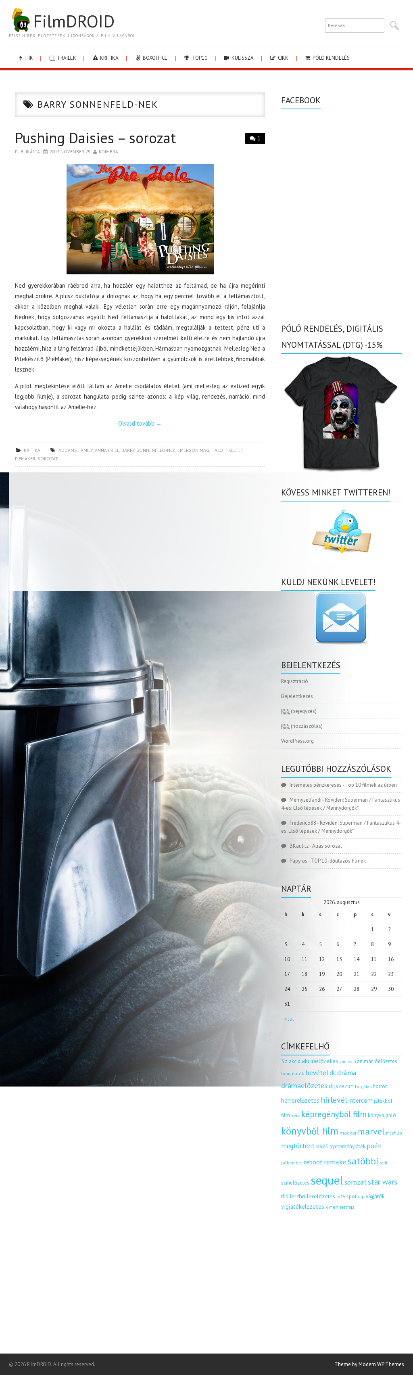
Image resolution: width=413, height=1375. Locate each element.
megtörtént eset (304, 1145)
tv (338, 1196)
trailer (66, 57)
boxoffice (154, 57)
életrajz (347, 1207)
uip (361, 1196)
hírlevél (334, 1099)
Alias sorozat (327, 845)
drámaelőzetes (304, 1085)
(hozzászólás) (302, 726)
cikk (282, 57)
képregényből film (334, 1114)
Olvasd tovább (140, 423)
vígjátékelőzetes (302, 1206)
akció (294, 1061)
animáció (348, 1061)
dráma (347, 1072)
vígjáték (375, 1196)
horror (380, 1086)
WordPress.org (297, 741)
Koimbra (108, 151)
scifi (383, 1163)
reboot (313, 1162)
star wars (382, 1182)
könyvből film (309, 1130)
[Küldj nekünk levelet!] (341, 618)
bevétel (316, 1072)
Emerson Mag (193, 450)
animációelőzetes (377, 1061)
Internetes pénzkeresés (316, 785)
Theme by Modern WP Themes (369, 1364)
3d (284, 1061)
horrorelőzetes (300, 1100)
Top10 (199, 57)
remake (335, 1161)
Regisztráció (294, 681)
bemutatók (292, 1073)
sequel (327, 1180)
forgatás (363, 1086)
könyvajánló (382, 1115)
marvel (371, 1131)
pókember (292, 1163)
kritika (109, 57)
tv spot (349, 1196)
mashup (394, 1133)
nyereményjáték (347, 1146)
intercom (360, 1100)
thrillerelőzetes (316, 1196)
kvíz (295, 1115)
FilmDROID (74, 21)
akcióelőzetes (320, 1061)
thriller (288, 1196)
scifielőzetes (295, 1182)
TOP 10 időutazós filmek (338, 860)
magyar (348, 1133)
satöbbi (363, 1161)
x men (331, 1207)
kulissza (242, 57)
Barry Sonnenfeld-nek (148, 450)
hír (28, 57)
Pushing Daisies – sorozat (95, 137)
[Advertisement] (140, 531)
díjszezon (341, 1086)
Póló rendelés (330, 57)
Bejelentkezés (297, 696)
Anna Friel (107, 450)
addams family (75, 450)
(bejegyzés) (299, 711)
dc (333, 1072)
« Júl (289, 1019)
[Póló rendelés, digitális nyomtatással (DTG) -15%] (341, 412)
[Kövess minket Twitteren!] (341, 532)
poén (374, 1145)
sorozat (48, 459)
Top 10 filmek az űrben (371, 785)
